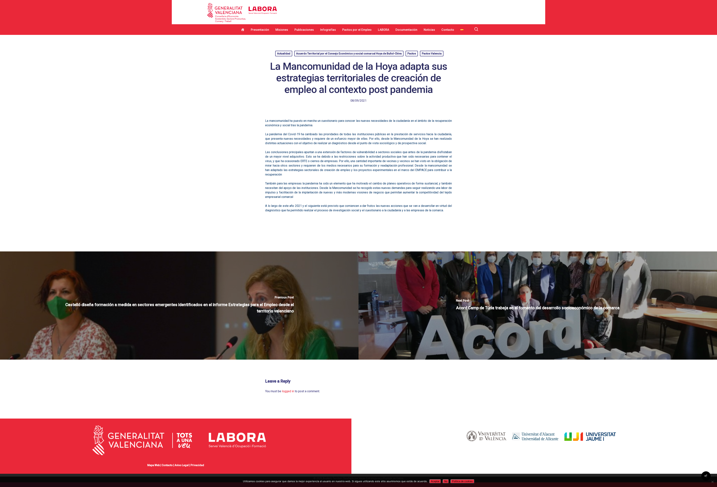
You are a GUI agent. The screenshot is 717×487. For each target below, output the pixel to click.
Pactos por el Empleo (357, 30)
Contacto (447, 30)
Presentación (260, 30)
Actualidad (283, 53)
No (445, 481)
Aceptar (435, 481)
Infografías (328, 30)
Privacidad (197, 465)
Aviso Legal (182, 465)
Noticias (429, 30)
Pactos (411, 53)
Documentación (406, 30)
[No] (712, 482)
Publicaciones (304, 30)
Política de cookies (462, 481)
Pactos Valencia (432, 53)
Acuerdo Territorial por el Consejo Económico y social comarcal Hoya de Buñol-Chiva (349, 53)
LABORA (383, 30)
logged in (288, 391)
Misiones (281, 30)
